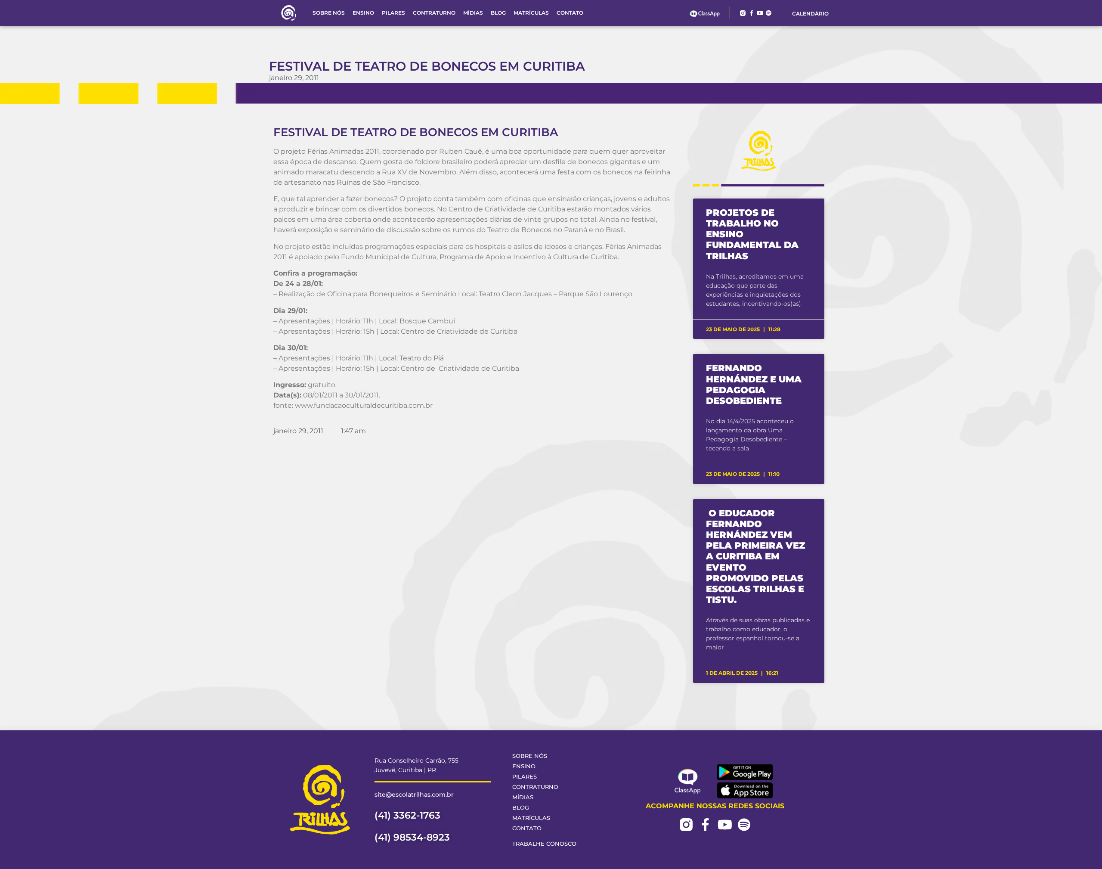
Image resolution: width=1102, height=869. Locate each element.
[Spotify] (768, 13)
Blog (498, 12)
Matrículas (531, 12)
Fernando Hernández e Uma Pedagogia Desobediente (754, 384)
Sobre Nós (329, 12)
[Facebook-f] (751, 13)
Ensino (363, 12)
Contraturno (434, 12)
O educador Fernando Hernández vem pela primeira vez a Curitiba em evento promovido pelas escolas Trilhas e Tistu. (755, 556)
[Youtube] (760, 13)
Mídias (473, 12)
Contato (570, 12)
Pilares (393, 12)
